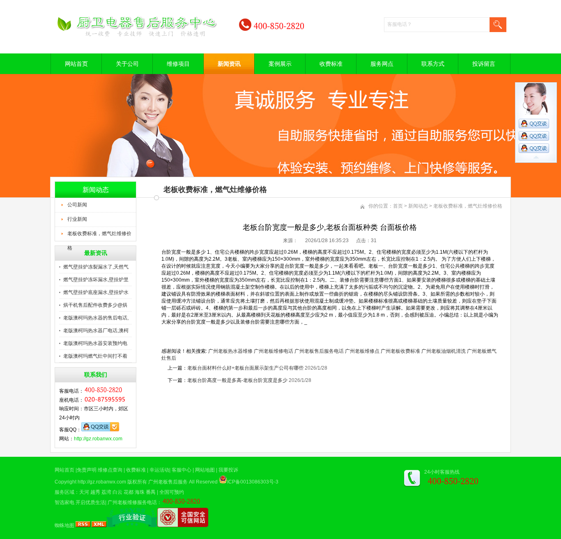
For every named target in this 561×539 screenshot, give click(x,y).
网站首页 (76, 63)
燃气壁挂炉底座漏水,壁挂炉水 (96, 292)
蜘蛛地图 (64, 525)
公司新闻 (77, 205)
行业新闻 (77, 219)
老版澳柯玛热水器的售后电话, (96, 318)
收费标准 (331, 63)
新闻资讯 (229, 63)
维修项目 (178, 63)
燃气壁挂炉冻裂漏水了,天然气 (96, 267)
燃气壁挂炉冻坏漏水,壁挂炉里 (96, 279)
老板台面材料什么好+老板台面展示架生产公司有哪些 (245, 368)
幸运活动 (159, 470)
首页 (398, 206)
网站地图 (205, 470)
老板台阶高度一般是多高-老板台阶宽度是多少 (237, 380)
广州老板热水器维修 (230, 351)
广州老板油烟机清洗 (443, 351)
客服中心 (181, 470)
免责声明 (87, 470)
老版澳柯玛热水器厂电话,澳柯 (96, 330)
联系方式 (432, 63)
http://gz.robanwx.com (98, 439)
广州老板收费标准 (400, 351)
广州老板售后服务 (168, 482)
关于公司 (127, 63)
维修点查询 (110, 470)
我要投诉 (228, 470)
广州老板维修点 (362, 351)
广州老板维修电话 (273, 351)
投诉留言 (483, 63)
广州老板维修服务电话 (132, 502)
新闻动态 (418, 206)
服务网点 (381, 63)
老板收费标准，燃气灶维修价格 (99, 236)
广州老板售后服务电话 (319, 351)
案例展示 (280, 63)
